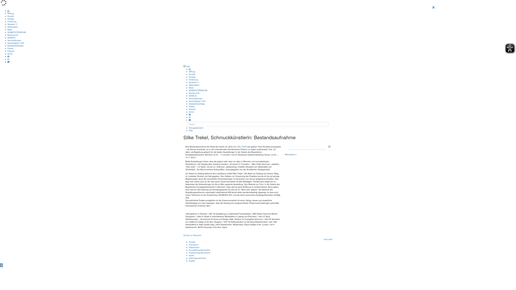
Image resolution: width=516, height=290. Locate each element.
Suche (191, 255)
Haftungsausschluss (197, 258)
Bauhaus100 (12, 35)
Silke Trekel (242, 146)
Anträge (10, 18)
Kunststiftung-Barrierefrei (199, 250)
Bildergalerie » (291, 154)
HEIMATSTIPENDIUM (16, 32)
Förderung (11, 21)
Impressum (193, 244)
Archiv (10, 53)
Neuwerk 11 (12, 24)
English (192, 260)
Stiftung (10, 13)
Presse (10, 48)
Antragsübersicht (196, 127)
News (9, 29)
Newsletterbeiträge (15, 45)
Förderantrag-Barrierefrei (199, 252)
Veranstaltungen (14, 40)
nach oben (328, 239)
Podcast (10, 51)
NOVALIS (11, 37)
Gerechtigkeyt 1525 (15, 43)
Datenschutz (194, 247)
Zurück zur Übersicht (192, 235)
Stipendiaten (12, 27)
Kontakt (10, 16)
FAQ (191, 130)
